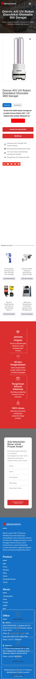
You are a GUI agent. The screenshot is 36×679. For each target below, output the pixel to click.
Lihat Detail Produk (9, 278)
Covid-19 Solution (13, 22)
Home (4, 22)
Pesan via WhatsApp (18, 129)
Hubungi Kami (18, 121)
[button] (30, 3)
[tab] (7, 105)
